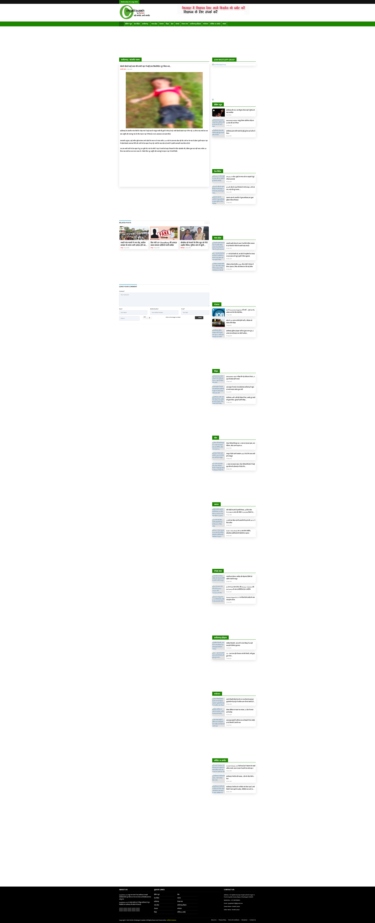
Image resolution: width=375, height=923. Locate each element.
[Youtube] (254, 2)
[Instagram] (252, 2)
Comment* (122, 291)
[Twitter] (249, 2)
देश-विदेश (137, 23)
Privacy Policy (222, 920)
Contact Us (253, 920)
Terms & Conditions (233, 920)
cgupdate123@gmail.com (235, 903)
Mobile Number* (154, 309)
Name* (120, 309)
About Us (214, 920)
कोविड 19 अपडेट (215, 23)
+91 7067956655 (235, 900)
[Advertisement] (187, 43)
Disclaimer (244, 920)
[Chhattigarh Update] (146, 13)
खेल (172, 23)
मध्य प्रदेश (154, 23)
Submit (200, 318)
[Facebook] (247, 2)
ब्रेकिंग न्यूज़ (128, 23)
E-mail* (183, 309)
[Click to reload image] (147, 318)
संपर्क (224, 23)
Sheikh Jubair (236, 906)
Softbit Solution (171, 920)
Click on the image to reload (173, 317)
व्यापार (177, 23)
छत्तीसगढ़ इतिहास (195, 23)
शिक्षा (167, 23)
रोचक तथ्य (184, 23)
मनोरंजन (205, 23)
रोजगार (161, 23)
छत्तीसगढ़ (145, 23)
